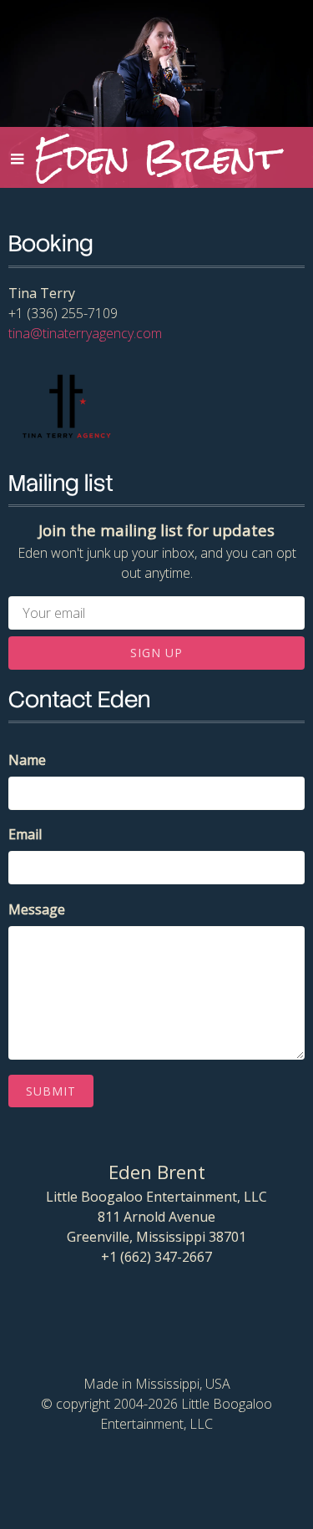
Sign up (156, 653)
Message (36, 909)
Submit (51, 1091)
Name (27, 760)
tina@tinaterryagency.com (85, 333)
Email (25, 834)
